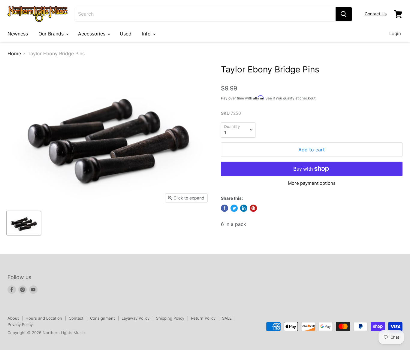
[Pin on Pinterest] (253, 208)
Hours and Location (44, 318)
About (13, 318)
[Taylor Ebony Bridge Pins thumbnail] (24, 223)
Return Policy (203, 318)
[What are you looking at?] (344, 14)
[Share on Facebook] (224, 208)
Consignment (102, 318)
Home (14, 53)
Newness (18, 34)
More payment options (312, 183)
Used (125, 34)
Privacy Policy (20, 324)
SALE (227, 318)
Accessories (92, 34)
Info (147, 34)
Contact (76, 318)
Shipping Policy (170, 318)
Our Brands (51, 34)
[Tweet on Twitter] (234, 208)
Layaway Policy (135, 318)
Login (395, 33)
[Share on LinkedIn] (243, 208)
